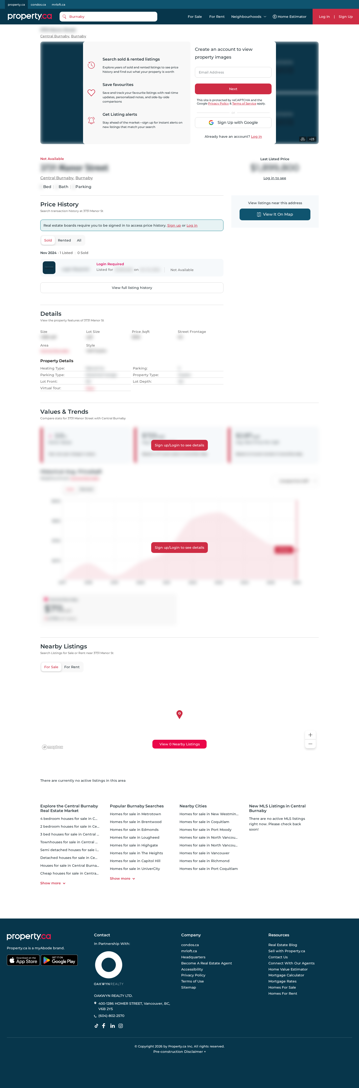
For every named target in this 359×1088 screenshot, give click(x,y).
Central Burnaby (54, 36)
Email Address (208, 70)
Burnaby (78, 36)
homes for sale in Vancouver (205, 853)
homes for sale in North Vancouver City (214, 845)
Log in (256, 136)
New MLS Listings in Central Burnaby (277, 808)
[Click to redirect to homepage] (30, 16)
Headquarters (193, 957)
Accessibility (192, 969)
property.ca (16, 4)
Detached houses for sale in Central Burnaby (79, 858)
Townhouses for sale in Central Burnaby (75, 842)
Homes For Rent (282, 993)
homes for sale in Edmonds (134, 829)
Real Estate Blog (282, 945)
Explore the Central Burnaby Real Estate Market (69, 808)
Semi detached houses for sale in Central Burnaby (84, 850)
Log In (324, 17)
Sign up (174, 225)
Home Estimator (292, 16)
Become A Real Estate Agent (206, 963)
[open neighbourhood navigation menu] (265, 16)
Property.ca (17, 948)
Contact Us (278, 957)
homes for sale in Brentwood (136, 822)
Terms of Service (244, 103)
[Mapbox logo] (52, 747)
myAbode (43, 948)
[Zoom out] (310, 744)
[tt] (97, 1026)
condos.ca (38, 4)
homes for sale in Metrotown (135, 814)
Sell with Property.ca (286, 951)
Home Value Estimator (288, 969)
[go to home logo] (29, 936)
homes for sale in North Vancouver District (217, 837)
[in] (121, 1026)
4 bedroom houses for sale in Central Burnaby (81, 818)
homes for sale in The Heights (136, 853)
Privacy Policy (218, 103)
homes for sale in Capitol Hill (135, 861)
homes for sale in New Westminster (211, 814)
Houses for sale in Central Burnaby (70, 865)
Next (233, 89)
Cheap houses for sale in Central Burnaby (76, 873)
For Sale (195, 16)
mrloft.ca (58, 4)
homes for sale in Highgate (134, 845)
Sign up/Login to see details (179, 445)
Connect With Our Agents (291, 963)
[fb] (105, 1026)
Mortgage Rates (282, 981)
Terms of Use (192, 981)
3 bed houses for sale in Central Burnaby (76, 834)
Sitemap (188, 987)
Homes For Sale (282, 987)
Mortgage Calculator (286, 975)
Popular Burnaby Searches (137, 806)
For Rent (217, 16)
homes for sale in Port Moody (206, 829)
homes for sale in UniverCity (135, 868)
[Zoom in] (310, 734)
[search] (108, 16)
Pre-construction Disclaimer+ (179, 1051)
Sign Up (346, 17)
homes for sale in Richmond (205, 861)
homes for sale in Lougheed (134, 837)
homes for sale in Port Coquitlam (209, 868)
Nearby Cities (193, 806)
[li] (113, 1026)
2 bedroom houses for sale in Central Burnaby (80, 826)
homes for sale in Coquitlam (204, 822)
